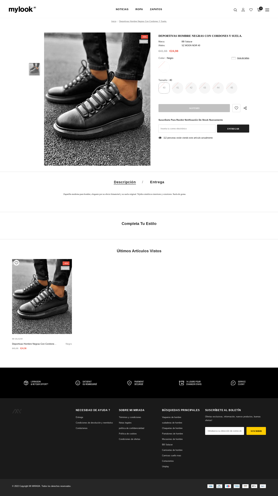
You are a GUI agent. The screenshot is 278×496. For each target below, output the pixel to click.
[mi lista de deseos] (251, 9)
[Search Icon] (235, 9)
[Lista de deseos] (236, 108)
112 (165, 138)
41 (177, 87)
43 (204, 87)
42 (191, 87)
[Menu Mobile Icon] (267, 10)
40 (164, 87)
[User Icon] (243, 10)
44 (218, 87)
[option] (97, 99)
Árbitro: (161, 45)
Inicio (113, 21)
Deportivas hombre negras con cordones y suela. (42, 344)
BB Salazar (187, 41)
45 (231, 87)
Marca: (161, 41)
